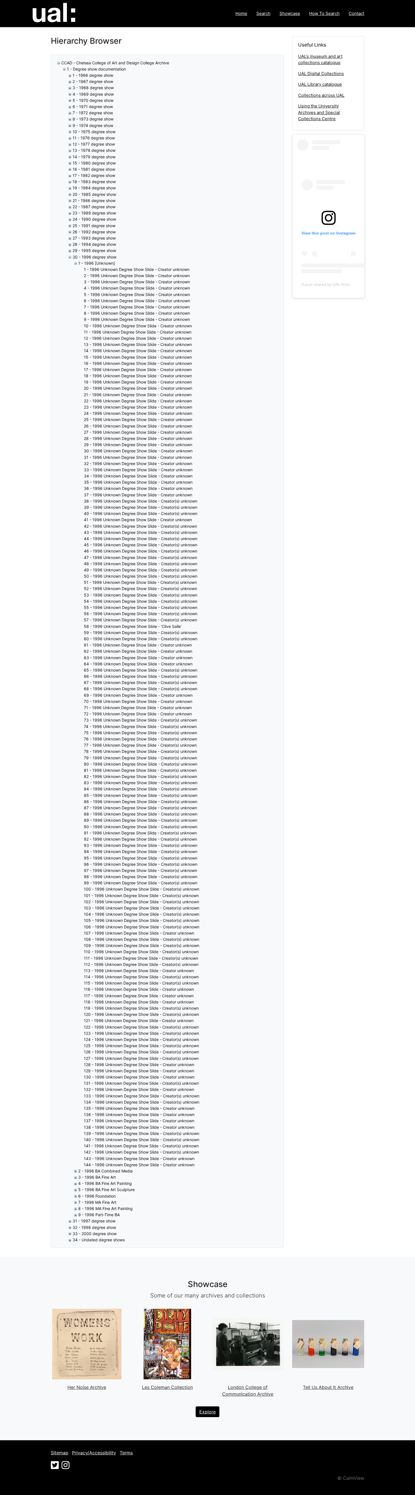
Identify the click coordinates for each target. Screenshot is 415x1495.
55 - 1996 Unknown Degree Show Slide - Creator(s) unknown (140, 607)
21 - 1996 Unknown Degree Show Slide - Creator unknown (138, 394)
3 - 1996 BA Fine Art (97, 1177)
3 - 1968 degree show (93, 87)
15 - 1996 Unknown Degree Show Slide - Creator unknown (138, 357)
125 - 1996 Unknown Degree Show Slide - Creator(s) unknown (141, 1045)
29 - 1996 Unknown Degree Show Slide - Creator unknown (138, 444)
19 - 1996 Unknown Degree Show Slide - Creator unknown (138, 382)
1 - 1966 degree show (93, 75)
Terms (126, 1452)
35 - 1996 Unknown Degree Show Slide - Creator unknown (138, 482)
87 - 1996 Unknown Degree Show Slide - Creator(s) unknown (140, 807)
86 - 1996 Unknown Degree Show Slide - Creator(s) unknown (140, 801)
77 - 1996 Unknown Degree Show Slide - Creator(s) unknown (140, 745)
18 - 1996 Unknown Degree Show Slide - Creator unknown (138, 375)
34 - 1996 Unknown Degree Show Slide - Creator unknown (138, 476)
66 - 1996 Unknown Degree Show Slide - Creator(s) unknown (140, 676)
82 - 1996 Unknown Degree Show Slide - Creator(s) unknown (140, 776)
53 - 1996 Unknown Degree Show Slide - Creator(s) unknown (140, 595)
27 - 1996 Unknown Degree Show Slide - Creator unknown (138, 432)
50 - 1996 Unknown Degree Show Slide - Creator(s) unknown (140, 576)
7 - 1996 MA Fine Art (97, 1202)
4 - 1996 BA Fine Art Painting (105, 1183)
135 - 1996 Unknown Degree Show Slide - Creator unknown (139, 1108)
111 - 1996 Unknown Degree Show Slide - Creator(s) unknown (141, 958)
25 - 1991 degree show (94, 225)
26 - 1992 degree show (94, 231)
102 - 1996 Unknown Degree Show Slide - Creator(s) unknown (141, 901)
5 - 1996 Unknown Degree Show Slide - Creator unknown (137, 294)
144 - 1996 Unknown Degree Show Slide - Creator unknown (139, 1164)
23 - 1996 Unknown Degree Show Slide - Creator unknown (138, 407)
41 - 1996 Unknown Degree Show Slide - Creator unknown (138, 519)
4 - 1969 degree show (93, 94)
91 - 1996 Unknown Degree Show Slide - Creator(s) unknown (140, 832)
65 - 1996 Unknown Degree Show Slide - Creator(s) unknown (140, 670)
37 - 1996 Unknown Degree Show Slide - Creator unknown (138, 494)
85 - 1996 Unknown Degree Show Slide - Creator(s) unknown (140, 795)
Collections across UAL (321, 95)
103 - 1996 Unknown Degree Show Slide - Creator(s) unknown (141, 908)
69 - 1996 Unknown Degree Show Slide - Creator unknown (138, 695)
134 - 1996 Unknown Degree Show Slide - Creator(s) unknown (141, 1102)
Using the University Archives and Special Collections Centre (319, 112)
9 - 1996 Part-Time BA (99, 1214)
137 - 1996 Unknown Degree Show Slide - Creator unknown (139, 1120)
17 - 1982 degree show (94, 175)
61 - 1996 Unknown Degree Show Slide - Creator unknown (138, 645)
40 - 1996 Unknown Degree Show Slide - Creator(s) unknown (140, 513)
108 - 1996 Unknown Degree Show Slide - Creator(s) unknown (141, 939)
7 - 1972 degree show (93, 112)
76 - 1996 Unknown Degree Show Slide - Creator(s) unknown (140, 738)
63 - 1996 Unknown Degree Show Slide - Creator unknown (138, 657)
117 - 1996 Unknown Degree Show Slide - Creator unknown (139, 995)
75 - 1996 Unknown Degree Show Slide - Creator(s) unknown (140, 732)
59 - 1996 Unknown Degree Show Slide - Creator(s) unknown (140, 632)
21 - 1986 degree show (94, 200)
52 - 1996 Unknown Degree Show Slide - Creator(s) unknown (140, 588)
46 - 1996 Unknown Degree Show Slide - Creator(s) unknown (140, 551)
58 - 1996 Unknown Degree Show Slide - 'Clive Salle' (133, 626)
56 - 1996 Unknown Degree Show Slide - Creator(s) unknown (140, 613)
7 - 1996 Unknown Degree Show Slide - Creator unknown (137, 306)
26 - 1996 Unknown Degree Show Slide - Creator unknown (138, 426)
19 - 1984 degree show (94, 187)
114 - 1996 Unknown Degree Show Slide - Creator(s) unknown (141, 976)
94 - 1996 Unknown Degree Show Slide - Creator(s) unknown (140, 851)
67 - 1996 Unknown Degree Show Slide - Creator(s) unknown (140, 682)
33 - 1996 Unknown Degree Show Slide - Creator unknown (138, 469)
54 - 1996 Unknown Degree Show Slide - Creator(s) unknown (140, 601)
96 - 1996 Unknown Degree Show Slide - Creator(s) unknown (140, 864)
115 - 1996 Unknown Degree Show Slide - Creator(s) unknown (141, 983)
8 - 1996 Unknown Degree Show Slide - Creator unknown (137, 313)
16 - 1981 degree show (94, 169)
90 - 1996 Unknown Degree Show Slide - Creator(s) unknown (140, 826)
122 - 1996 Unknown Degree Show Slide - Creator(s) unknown (141, 1027)
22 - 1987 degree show (94, 206)
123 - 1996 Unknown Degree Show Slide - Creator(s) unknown (141, 1033)
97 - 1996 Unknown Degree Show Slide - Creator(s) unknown (140, 870)
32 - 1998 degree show (94, 1227)
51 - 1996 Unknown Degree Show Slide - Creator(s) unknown (140, 582)
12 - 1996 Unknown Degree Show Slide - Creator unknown (138, 338)
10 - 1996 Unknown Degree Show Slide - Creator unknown (138, 325)
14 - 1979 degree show (94, 156)
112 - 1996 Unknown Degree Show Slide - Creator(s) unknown (141, 964)
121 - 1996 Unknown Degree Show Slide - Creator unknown (139, 1020)
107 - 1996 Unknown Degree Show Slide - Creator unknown (139, 933)
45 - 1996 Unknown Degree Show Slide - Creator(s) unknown (140, 544)
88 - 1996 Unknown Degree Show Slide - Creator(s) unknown (140, 814)
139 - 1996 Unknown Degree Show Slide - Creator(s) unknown (141, 1133)
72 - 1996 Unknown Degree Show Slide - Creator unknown (138, 713)
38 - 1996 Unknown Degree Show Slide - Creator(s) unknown (140, 501)
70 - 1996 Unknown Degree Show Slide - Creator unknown (138, 701)
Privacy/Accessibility (94, 1452)
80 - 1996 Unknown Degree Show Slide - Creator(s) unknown (140, 764)
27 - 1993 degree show (94, 238)
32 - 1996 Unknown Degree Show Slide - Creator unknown (138, 463)
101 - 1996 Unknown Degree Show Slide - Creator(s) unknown (141, 895)
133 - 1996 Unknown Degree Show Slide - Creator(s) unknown (141, 1095)
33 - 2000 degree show (95, 1233)
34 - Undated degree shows (99, 1239)
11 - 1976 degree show (94, 137)
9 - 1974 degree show (93, 125)
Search (263, 13)
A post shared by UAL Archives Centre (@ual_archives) (351, 284)
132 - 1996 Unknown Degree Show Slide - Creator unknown (139, 1089)
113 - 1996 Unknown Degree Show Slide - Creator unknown (139, 970)
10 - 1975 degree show (94, 131)
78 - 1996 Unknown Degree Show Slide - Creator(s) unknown (140, 751)
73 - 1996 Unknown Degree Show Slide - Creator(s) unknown (140, 720)
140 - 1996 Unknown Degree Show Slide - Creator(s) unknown (141, 1139)
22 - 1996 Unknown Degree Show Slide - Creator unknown (138, 400)
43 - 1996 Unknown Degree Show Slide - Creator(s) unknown (140, 532)
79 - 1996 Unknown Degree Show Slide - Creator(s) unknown (140, 757)
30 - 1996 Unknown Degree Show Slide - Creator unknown (138, 450)
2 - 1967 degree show (93, 81)
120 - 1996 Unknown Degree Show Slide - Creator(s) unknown (141, 1014)
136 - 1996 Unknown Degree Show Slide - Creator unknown (139, 1114)
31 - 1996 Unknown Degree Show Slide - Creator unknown (138, 457)
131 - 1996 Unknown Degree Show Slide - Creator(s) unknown (141, 1083)
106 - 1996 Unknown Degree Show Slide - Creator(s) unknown (141, 926)
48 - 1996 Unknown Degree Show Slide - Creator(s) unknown (140, 563)
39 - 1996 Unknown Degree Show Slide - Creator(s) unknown (140, 507)
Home (241, 13)
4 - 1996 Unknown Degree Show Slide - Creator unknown (137, 288)
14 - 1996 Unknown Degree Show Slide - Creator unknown (138, 350)
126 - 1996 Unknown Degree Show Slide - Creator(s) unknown (141, 1051)
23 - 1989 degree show (94, 213)
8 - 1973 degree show (93, 119)
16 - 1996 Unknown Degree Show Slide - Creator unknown (138, 363)
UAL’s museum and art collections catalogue (320, 59)
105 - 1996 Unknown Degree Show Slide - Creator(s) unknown (141, 920)
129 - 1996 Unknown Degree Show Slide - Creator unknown (139, 1070)
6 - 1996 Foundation (97, 1196)
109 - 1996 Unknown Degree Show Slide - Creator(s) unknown (141, 945)
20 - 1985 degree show (94, 194)
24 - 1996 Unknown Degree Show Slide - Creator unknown (138, 413)
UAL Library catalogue (320, 84)
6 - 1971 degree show (93, 106)
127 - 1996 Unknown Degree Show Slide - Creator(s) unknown (141, 1058)
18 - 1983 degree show (94, 181)
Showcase (289, 13)
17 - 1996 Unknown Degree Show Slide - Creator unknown (138, 369)
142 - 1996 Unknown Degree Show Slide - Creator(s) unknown (141, 1152)
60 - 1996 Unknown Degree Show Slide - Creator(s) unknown (140, 638)
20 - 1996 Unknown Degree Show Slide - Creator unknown (138, 388)
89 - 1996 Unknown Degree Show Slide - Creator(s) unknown (140, 820)
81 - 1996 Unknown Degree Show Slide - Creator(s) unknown (140, 770)
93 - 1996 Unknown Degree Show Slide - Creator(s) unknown (140, 845)
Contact (356, 13)
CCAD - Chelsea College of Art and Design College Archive (115, 62)
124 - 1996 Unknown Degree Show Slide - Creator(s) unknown (141, 1039)
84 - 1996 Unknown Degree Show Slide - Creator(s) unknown (140, 788)
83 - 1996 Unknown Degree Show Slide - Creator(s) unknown (140, 782)
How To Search (324, 13)
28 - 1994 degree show (94, 244)
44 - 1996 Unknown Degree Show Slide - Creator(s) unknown (140, 538)
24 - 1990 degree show (94, 219)
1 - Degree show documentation (96, 69)
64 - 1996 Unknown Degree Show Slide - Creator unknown (138, 663)
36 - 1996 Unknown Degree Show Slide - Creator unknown (138, 488)
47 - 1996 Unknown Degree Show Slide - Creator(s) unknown (140, 557)
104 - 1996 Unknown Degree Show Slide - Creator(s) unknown (141, 914)
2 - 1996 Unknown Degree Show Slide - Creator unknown (137, 275)
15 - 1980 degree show (94, 163)
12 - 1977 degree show (94, 144)
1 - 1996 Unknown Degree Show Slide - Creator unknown (136, 269)
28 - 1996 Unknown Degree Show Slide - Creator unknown (138, 438)
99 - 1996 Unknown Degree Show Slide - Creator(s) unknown (140, 882)
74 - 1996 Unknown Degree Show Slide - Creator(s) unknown (140, 726)
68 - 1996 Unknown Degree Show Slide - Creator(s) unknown (140, 688)
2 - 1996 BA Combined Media (105, 1171)
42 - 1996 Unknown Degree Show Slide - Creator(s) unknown (140, 526)
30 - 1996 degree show (94, 257)
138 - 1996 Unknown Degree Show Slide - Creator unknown (139, 1127)
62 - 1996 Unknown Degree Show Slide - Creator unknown (138, 651)
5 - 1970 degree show (93, 100)
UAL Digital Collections (321, 73)
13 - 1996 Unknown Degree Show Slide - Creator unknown (138, 344)
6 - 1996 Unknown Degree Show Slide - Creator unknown (137, 300)
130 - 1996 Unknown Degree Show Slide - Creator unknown (139, 1077)
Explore (207, 1412)
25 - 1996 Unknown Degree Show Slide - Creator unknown (138, 419)
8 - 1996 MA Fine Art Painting (105, 1208)
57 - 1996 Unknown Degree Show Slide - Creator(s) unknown (140, 619)
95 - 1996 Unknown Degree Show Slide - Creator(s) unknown (140, 858)
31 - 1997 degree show (94, 1220)
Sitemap (59, 1452)
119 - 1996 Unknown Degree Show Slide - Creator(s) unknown (141, 1008)
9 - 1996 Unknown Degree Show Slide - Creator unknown (137, 319)
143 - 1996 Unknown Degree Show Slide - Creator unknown (139, 1158)
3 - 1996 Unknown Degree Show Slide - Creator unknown (137, 281)
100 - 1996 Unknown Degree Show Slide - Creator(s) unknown (141, 889)
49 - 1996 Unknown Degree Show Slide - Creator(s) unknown (140, 569)
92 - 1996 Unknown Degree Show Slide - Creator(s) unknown (140, 839)
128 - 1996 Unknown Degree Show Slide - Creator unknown (139, 1064)
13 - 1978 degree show (94, 150)
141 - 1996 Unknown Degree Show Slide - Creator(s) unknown (141, 1145)
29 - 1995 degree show (94, 250)
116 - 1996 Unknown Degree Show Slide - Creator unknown (139, 989)
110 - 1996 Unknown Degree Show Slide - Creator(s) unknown (141, 951)
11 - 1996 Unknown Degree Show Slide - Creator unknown (137, 332)
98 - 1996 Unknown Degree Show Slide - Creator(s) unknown (140, 876)
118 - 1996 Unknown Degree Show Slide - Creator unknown (139, 1001)
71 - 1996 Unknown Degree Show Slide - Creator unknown (138, 707)
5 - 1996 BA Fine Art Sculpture (106, 1189)
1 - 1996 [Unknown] (96, 263)
